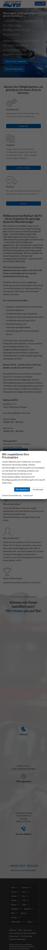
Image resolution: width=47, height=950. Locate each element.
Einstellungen (38, 489)
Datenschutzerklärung (11, 495)
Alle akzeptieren (22, 489)
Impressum (28, 495)
